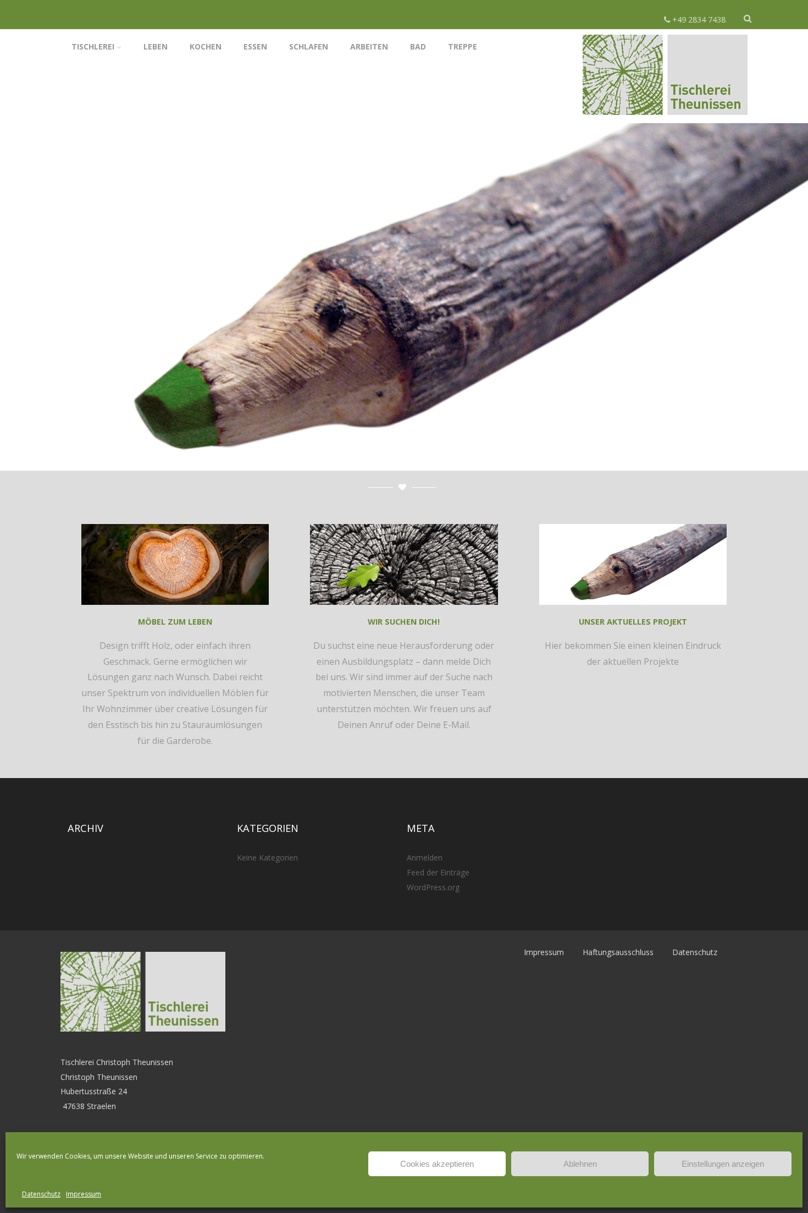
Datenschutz (41, 1194)
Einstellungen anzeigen (723, 1163)
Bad (418, 46)
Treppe (462, 46)
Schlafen (308, 46)
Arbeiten (369, 46)
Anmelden (424, 857)
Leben (155, 46)
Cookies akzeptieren (437, 1163)
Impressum (83, 1194)
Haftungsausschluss (618, 952)
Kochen (206, 46)
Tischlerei (92, 46)
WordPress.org (433, 887)
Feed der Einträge (438, 872)
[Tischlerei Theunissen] (665, 117)
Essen (255, 46)
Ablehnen (580, 1163)
